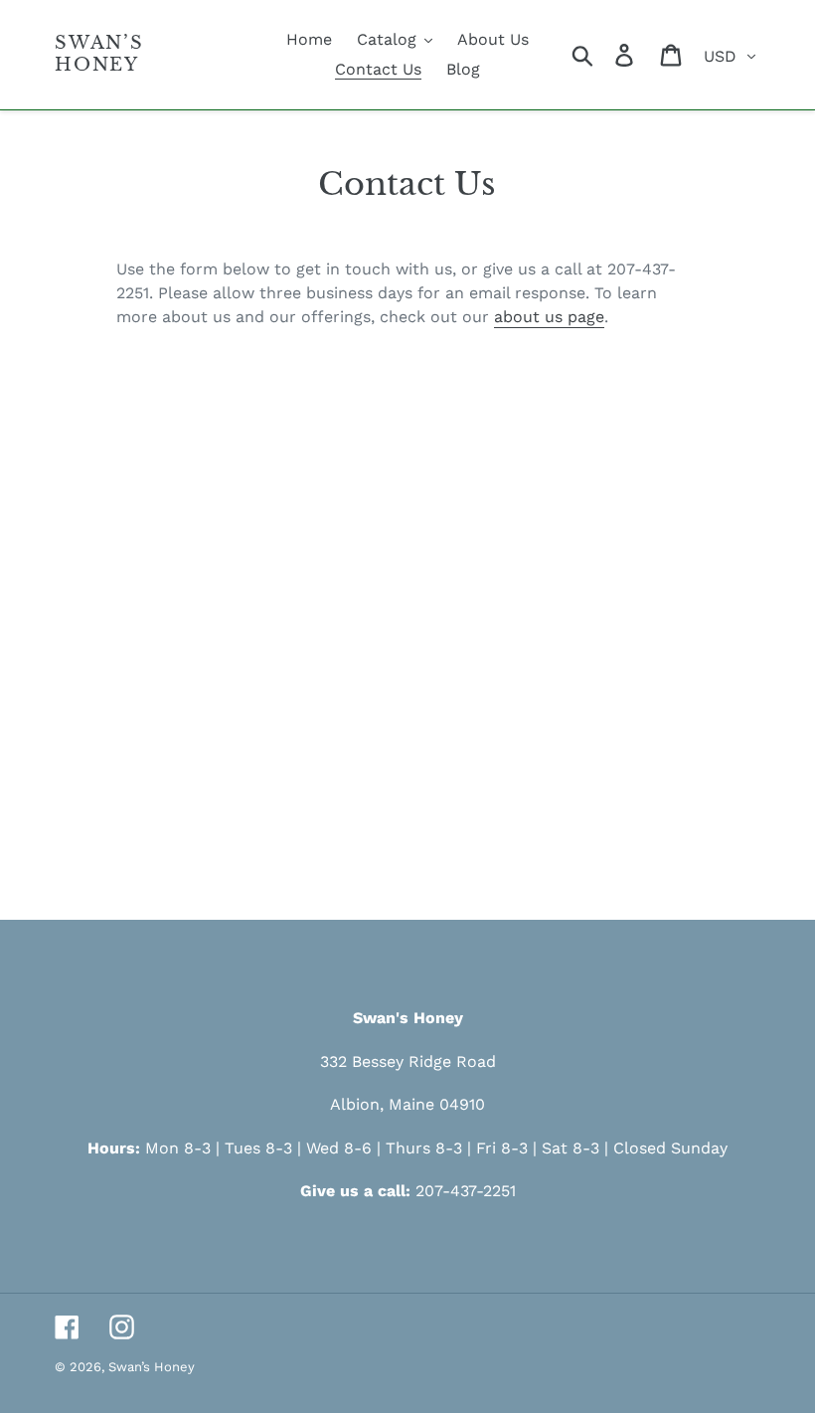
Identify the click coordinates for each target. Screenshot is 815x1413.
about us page (549, 316)
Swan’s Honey (99, 54)
